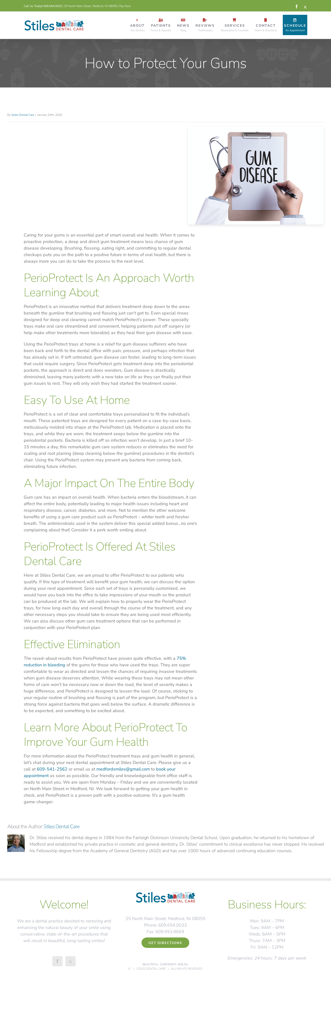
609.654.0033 (52, 6)
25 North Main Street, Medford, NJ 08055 (90, 6)
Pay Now (125, 6)
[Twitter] (70, 961)
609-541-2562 (52, 769)
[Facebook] (57, 961)
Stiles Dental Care (22, 115)
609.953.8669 (170, 932)
